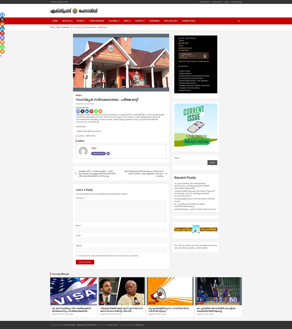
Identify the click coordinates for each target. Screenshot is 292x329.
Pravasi (139, 21)
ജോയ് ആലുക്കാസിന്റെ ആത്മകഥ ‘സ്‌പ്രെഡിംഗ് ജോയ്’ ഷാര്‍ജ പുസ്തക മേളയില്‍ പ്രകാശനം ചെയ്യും (144, 173)
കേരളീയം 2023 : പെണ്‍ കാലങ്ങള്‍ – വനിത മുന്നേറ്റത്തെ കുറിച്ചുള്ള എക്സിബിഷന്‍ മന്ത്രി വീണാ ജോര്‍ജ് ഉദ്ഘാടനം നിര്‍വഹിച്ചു (97, 173)
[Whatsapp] (96, 111)
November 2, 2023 (82, 104)
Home (54, 21)
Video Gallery (170, 21)
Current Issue (188, 21)
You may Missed (60, 274)
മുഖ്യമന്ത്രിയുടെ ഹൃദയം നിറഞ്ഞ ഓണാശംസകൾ (195, 209)
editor (92, 104)
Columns (113, 21)
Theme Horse (112, 325)
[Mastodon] (2, 37)
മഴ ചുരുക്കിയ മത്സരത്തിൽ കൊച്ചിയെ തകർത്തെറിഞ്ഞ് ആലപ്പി (216, 309)
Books (80, 21)
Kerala (79, 95)
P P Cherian (69, 314)
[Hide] (1, 56)
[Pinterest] (91, 111)
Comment (80, 198)
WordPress (139, 325)
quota (192, 248)
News (126, 21)
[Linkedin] (87, 111)
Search (177, 158)
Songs (226, 2)
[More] (100, 111)
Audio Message (236, 2)
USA (54, 303)
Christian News (96, 21)
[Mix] (2, 42)
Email (78, 236)
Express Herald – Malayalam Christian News (80, 325)
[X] (83, 111)
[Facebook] (78, 111)
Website (79, 246)
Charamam (154, 21)
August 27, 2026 (58, 314)
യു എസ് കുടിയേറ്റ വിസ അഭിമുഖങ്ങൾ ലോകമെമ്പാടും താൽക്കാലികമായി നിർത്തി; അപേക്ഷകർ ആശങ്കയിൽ (191, 185)
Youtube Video (217, 2)
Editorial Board (204, 2)
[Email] (108, 153)
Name (79, 226)
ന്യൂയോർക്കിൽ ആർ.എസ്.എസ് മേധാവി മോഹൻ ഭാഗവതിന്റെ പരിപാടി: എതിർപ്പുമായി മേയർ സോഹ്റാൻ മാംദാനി (194, 193)
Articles (66, 21)
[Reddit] (2, 24)
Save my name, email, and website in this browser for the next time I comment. (108, 256)
